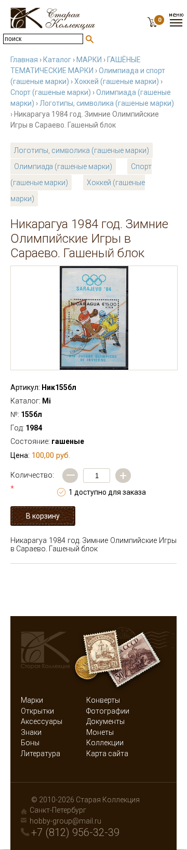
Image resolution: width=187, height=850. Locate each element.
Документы (105, 721)
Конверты (103, 700)
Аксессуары (41, 721)
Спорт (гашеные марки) (50, 92)
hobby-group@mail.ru (65, 821)
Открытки (37, 711)
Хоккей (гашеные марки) (116, 81)
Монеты (100, 732)
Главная (24, 59)
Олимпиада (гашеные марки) (63, 166)
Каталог (57, 59)
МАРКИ (89, 59)
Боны (30, 742)
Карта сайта (107, 753)
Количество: (32, 482)
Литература (40, 753)
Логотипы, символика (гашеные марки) (106, 103)
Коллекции (105, 742)
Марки (32, 700)
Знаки (31, 732)
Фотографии (107, 711)
